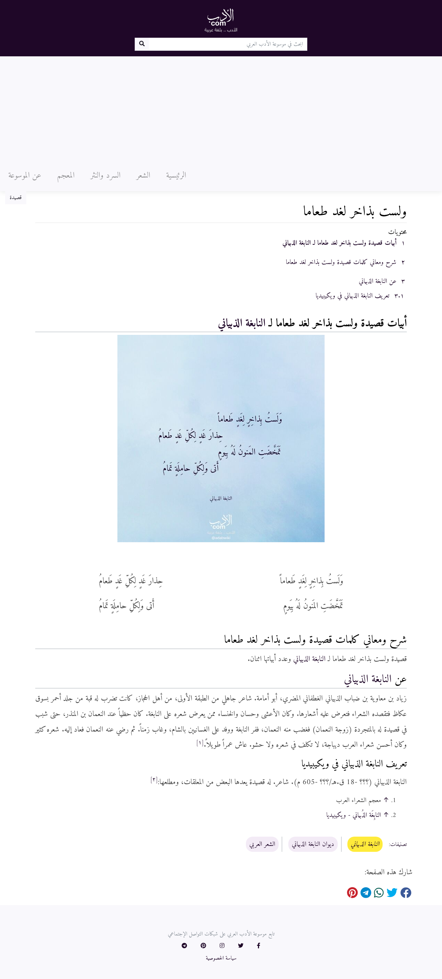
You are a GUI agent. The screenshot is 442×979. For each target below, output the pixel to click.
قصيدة (16, 198)
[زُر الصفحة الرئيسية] (221, 20)
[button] (258, 946)
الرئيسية (176, 175)
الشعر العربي (262, 844)
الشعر (143, 175)
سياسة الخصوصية (221, 958)
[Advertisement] (221, 108)
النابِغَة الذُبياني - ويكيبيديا (353, 815)
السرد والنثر (105, 175)
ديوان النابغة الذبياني (313, 844)
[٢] (154, 779)
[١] (200, 742)
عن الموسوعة (24, 175)
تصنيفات (398, 844)
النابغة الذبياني (242, 323)
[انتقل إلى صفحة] (142, 44)
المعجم (66, 175)
